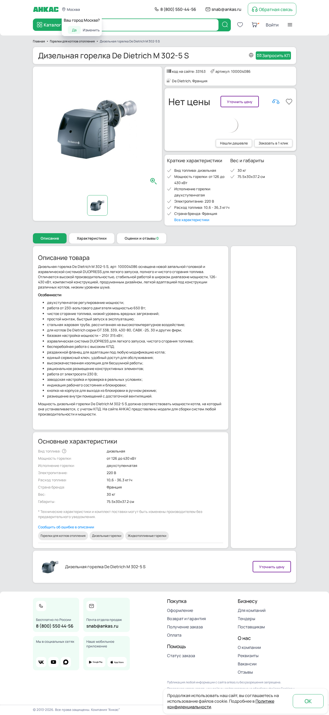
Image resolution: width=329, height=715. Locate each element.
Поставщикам (251, 627)
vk (41, 662)
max (66, 662)
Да (74, 30)
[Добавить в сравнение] (276, 101)
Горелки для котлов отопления (63, 535)
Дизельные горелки (106, 535)
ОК (308, 701)
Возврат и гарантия (186, 618)
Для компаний (252, 610)
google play (95, 662)
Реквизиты (248, 655)
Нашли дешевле (234, 143)
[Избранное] (240, 25)
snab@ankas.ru (226, 9)
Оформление (180, 610)
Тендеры (246, 618)
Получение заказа (185, 627)
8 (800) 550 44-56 (55, 626)
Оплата (174, 635)
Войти (272, 25)
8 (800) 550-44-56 (178, 9)
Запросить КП (276, 55)
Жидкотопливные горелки (147, 535)
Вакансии (247, 664)
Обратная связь (276, 9)
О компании (249, 647)
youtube (53, 662)
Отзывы (245, 672)
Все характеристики (191, 219)
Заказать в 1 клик (273, 143)
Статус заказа (181, 655)
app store (116, 662)
